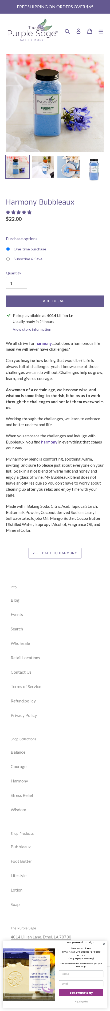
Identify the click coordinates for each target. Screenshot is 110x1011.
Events (17, 614)
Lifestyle (18, 875)
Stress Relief (22, 795)
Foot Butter (21, 861)
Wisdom (18, 809)
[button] (19, 212)
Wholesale (20, 643)
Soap (15, 904)
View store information (32, 329)
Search (17, 628)
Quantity (13, 273)
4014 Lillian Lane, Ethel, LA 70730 (41, 936)
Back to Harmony (59, 553)
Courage (18, 766)
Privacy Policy (24, 715)
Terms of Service (26, 686)
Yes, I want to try (81, 992)
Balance (18, 751)
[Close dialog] (103, 944)
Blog (15, 599)
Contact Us (21, 671)
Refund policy (23, 700)
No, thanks (81, 1001)
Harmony (19, 780)
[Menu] (101, 31)
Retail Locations (25, 657)
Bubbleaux (21, 846)
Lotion (16, 889)
